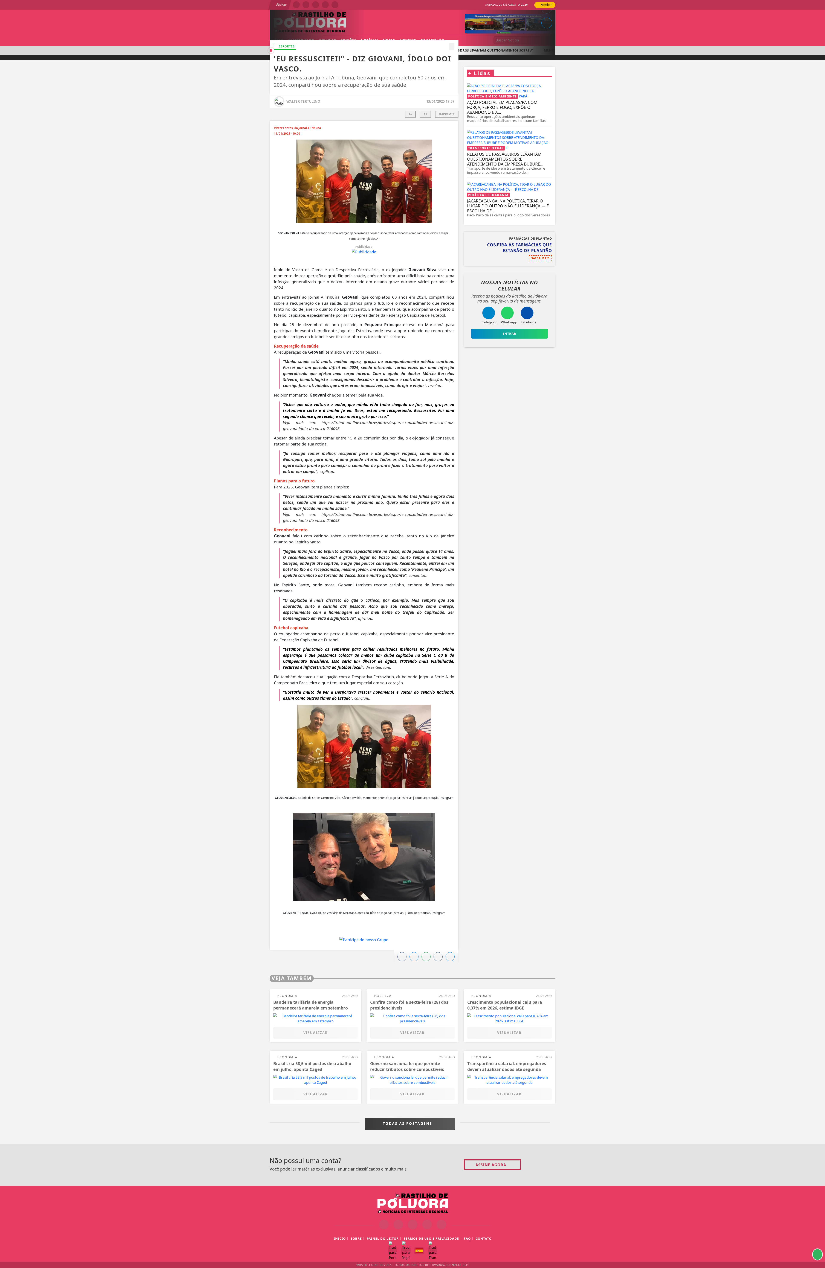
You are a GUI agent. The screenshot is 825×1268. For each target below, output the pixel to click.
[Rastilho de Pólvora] (412, 1202)
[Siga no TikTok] (335, 4)
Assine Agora (490, 1164)
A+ (425, 114)
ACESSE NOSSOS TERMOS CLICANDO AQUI (277, 1260)
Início (340, 1238)
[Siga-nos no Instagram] (398, 1224)
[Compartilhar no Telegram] (438, 956)
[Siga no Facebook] (296, 4)
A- (410, 114)
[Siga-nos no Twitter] (412, 1224)
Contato (484, 1238)
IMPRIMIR (447, 114)
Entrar (281, 4)
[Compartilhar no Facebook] (401, 956)
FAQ (467, 1238)
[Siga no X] (315, 4)
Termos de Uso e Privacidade (431, 1238)
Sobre (356, 1238)
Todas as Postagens (408, 1123)
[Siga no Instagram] (305, 4)
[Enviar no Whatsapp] (426, 956)
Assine (546, 5)
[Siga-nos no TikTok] (441, 1224)
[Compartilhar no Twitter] (414, 956)
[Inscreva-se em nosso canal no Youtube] (427, 1224)
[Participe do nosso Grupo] (363, 940)
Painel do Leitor (383, 1238)
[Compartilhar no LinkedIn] (546, 23)
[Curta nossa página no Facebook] (384, 1224)
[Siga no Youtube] (325, 4)
